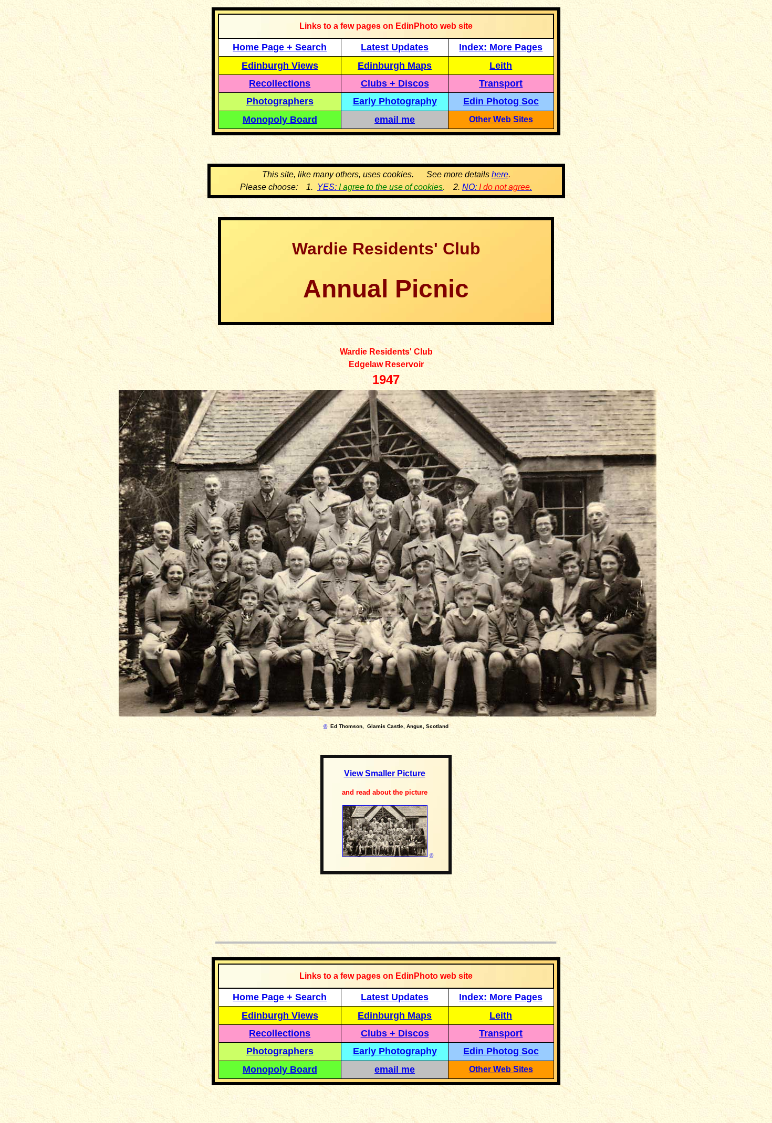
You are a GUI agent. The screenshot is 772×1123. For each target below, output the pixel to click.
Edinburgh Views (280, 65)
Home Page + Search (280, 47)
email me (394, 119)
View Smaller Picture (384, 773)
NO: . (497, 187)
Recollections (279, 83)
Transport (501, 83)
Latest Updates (395, 47)
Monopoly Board (280, 119)
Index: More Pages (501, 47)
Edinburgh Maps (395, 65)
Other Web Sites (501, 119)
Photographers (280, 101)
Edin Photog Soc (501, 101)
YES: (380, 187)
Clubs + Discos (395, 83)
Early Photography (395, 101)
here (500, 174)
